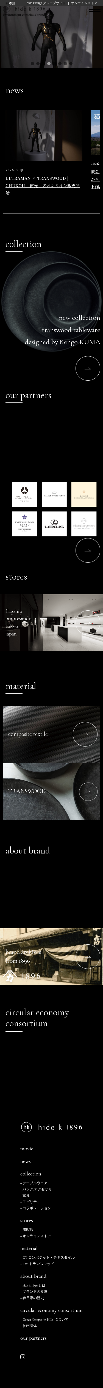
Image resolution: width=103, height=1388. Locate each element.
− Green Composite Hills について (44, 1319)
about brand (33, 1276)
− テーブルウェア (34, 1183)
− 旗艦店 (26, 1230)
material (29, 1248)
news (25, 1161)
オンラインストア (84, 3)
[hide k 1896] (24, 9)
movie (26, 1148)
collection (30, 1174)
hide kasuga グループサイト (46, 3)
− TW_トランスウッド (37, 1264)
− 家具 (25, 1196)
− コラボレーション (35, 1208)
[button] (32, 63)
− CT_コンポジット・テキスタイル (47, 1257)
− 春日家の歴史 (32, 1298)
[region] (51, 161)
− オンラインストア (35, 1236)
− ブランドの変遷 (34, 1292)
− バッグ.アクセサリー (37, 1189)
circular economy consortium (51, 1310)
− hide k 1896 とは (33, 1285)
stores (26, 1220)
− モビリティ (30, 1202)
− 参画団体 (28, 1326)
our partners (33, 1338)
